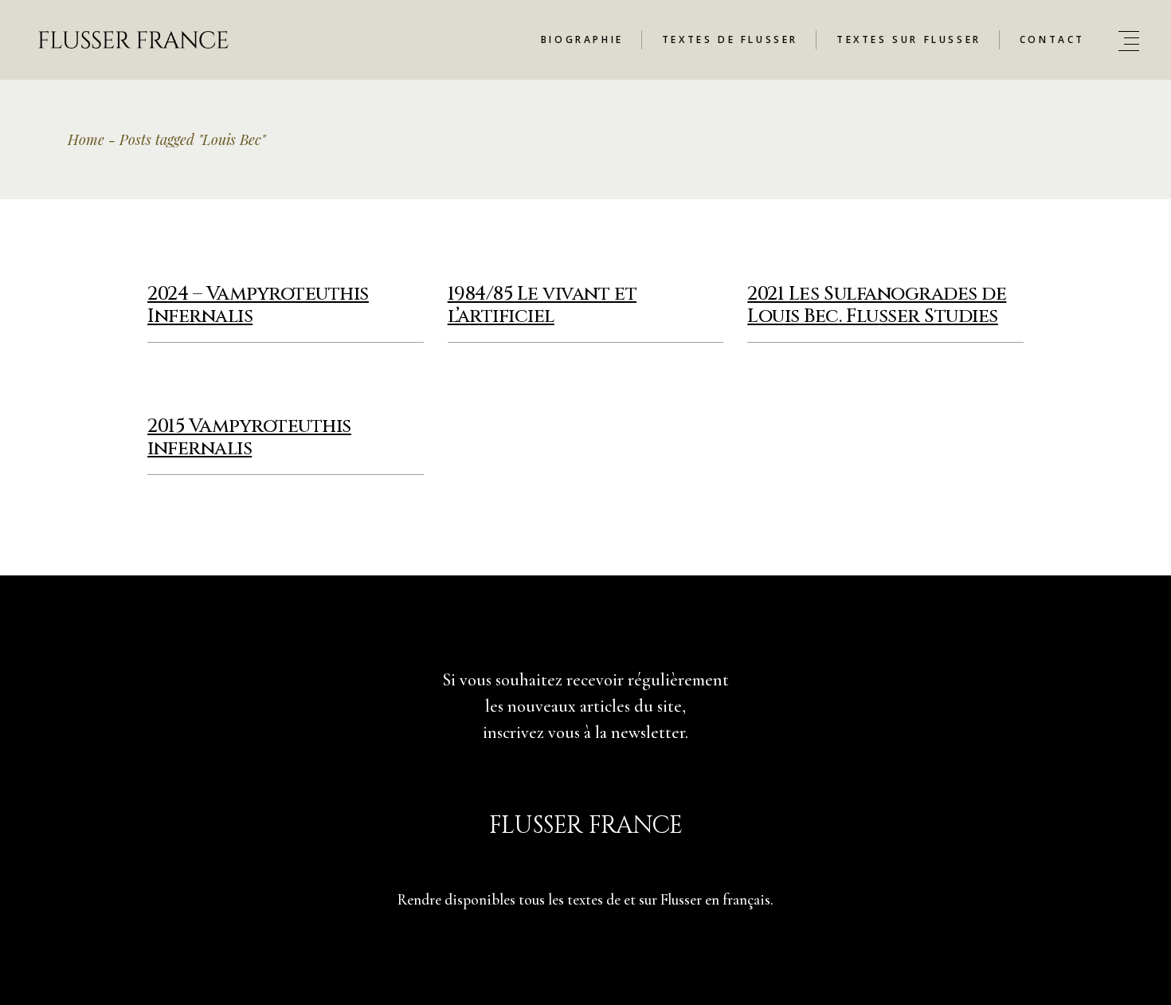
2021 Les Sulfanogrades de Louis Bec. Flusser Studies (876, 305)
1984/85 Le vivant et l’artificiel (542, 305)
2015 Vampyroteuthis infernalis (249, 437)
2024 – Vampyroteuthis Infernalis (258, 305)
